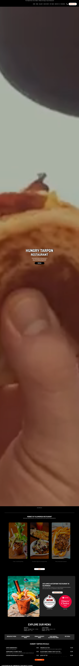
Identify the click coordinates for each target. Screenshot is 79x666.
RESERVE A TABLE (57, 592)
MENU (39, 263)
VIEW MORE (39, 659)
